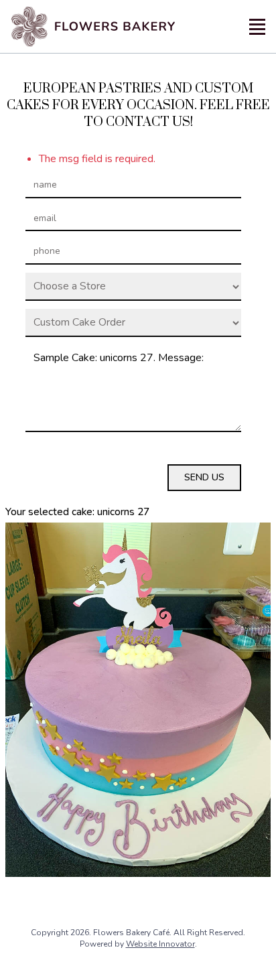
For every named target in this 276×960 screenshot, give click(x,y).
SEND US (204, 477)
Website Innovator (160, 944)
